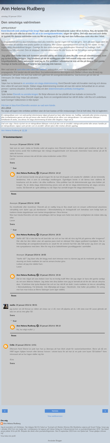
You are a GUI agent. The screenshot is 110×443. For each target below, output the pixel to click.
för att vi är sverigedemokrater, (47, 33)
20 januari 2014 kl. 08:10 (50, 326)
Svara (12, 163)
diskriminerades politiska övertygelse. (67, 89)
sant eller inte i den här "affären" (32, 69)
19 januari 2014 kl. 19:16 (50, 275)
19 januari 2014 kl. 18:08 (28, 203)
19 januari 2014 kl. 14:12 (50, 173)
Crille (12, 345)
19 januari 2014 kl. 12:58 (28, 144)
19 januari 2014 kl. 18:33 (50, 235)
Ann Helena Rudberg (23, 8)
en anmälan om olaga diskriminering (40, 83)
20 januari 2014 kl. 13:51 (25, 345)
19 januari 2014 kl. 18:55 (35, 255)
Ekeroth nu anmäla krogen (26, 94)
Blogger (59, 441)
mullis (12, 305)
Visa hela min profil (8, 436)
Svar (15, 168)
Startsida (55, 411)
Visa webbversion (55, 416)
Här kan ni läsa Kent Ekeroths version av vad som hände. (28, 105)
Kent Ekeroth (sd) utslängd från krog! (20, 31)
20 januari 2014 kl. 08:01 (26, 305)
